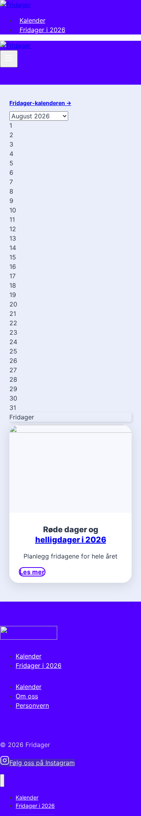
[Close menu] (2, 780)
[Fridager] (15, 5)
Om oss (27, 696)
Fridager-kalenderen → (40, 103)
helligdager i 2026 (70, 539)
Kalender (32, 20)
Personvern (32, 705)
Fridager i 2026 (42, 30)
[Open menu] (9, 58)
